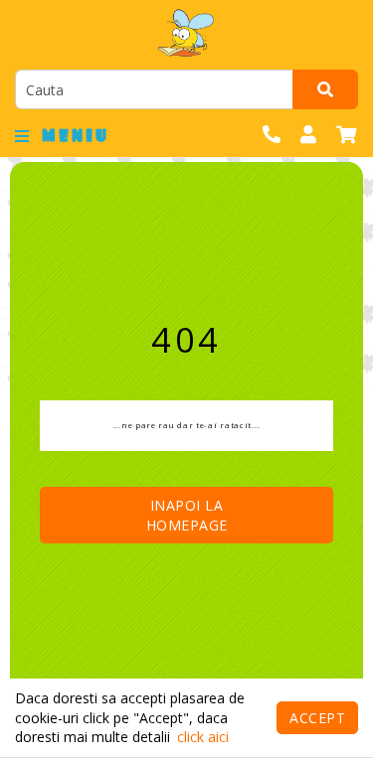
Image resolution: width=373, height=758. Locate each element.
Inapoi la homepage (187, 515)
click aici (203, 736)
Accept (317, 717)
